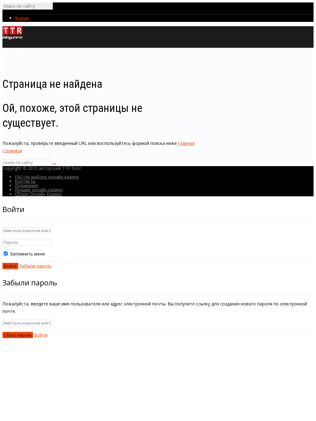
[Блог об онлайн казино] (12, 38)
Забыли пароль (35, 266)
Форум (22, 18)
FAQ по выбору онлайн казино (47, 177)
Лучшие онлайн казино (39, 190)
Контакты (25, 181)
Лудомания (26, 185)
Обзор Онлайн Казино (38, 194)
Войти (41, 335)
